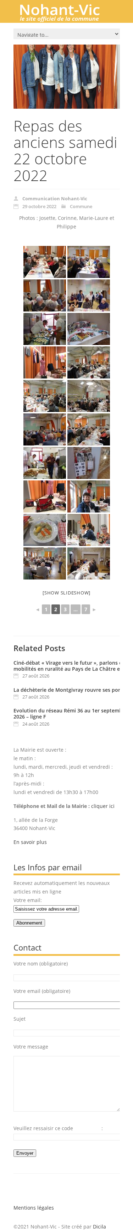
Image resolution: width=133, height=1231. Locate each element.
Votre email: (27, 900)
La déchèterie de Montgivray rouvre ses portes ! (72, 689)
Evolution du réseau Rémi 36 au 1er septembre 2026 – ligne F (70, 713)
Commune (81, 206)
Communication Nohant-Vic (54, 198)
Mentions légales (33, 1207)
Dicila (99, 1226)
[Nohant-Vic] (66, 19)
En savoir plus (30, 842)
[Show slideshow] (66, 592)
